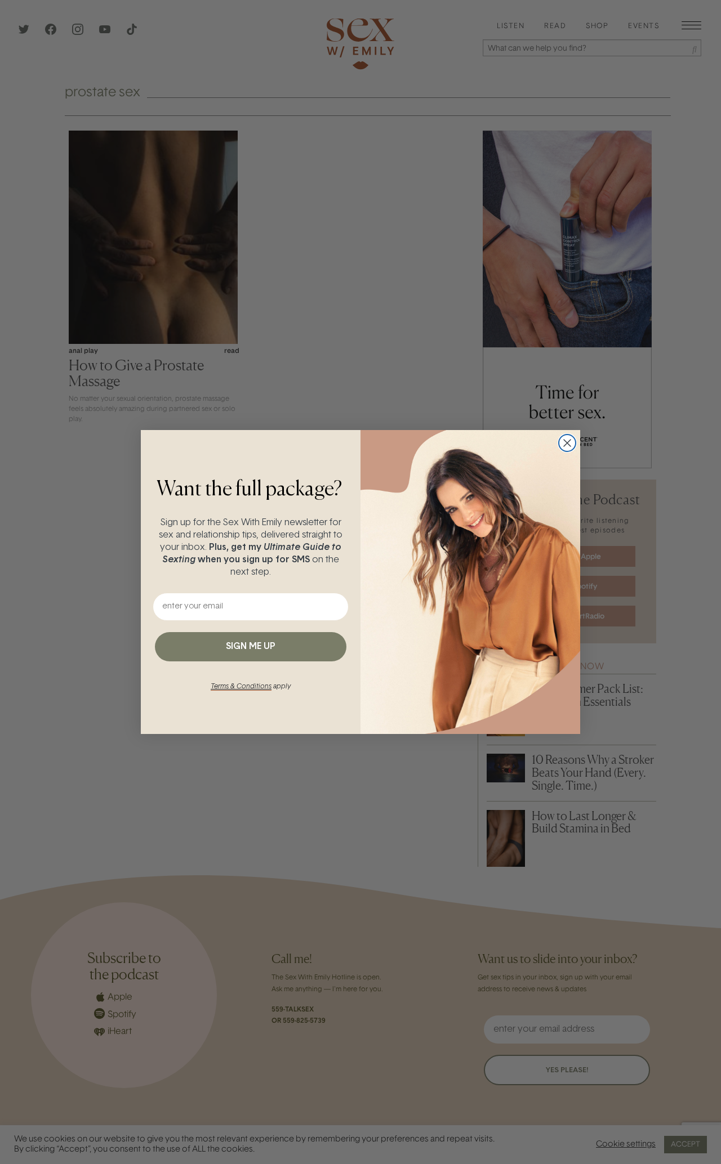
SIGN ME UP (250, 646)
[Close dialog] (567, 443)
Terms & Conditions (241, 686)
